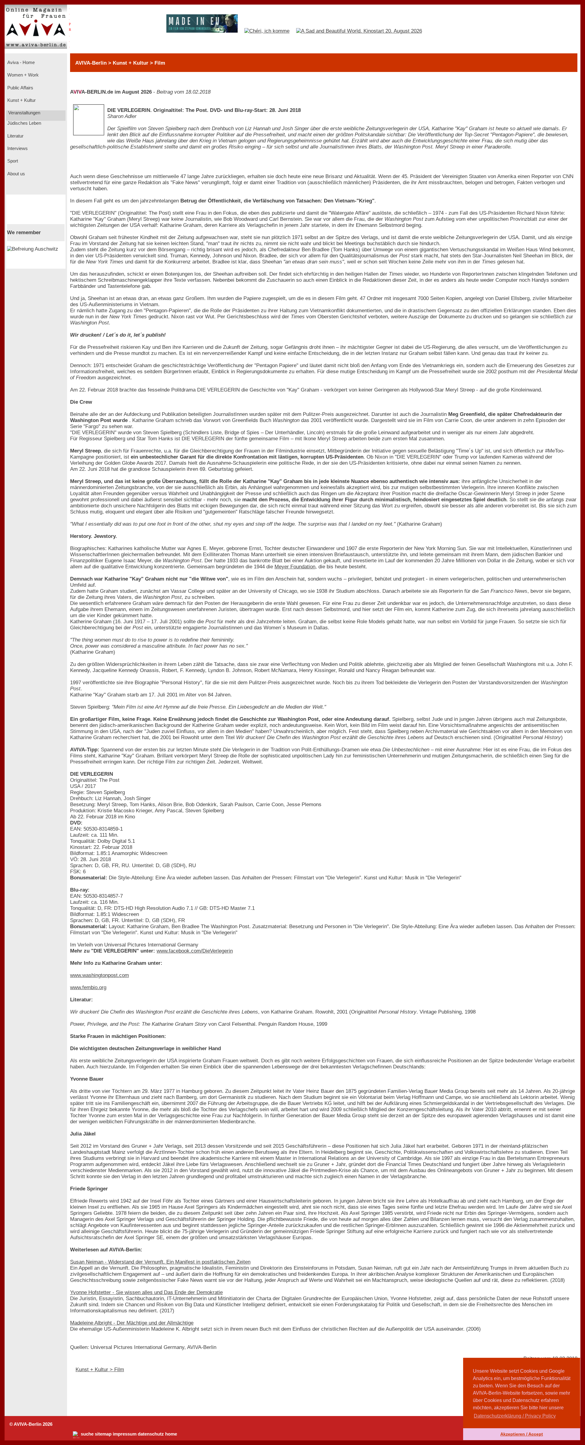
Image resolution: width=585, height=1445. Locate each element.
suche (87, 1434)
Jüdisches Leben (23, 123)
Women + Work (22, 75)
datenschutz (151, 1434)
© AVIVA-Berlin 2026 (30, 1424)
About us (15, 173)
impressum (124, 1434)
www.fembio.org (88, 987)
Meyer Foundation (295, 567)
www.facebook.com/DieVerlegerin (195, 951)
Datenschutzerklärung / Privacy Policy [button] (515, 1415)
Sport (12, 161)
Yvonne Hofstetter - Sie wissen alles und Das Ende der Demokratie (146, 1292)
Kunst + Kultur (21, 100)
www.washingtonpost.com (99, 975)
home (171, 1434)
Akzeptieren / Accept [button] (521, 1434)
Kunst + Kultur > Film (100, 1369)
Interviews (17, 148)
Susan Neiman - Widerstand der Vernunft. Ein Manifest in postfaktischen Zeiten (160, 1262)
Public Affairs (19, 87)
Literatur (14, 136)
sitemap (103, 1434)
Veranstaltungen (23, 112)
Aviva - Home (20, 62)
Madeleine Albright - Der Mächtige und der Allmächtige (131, 1323)
